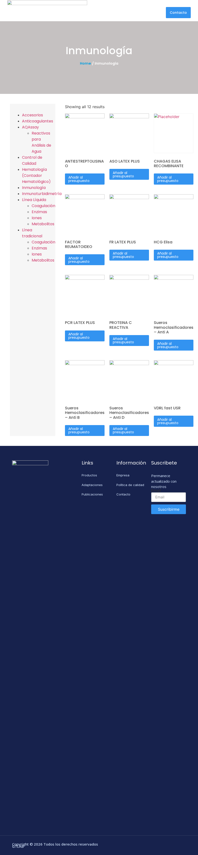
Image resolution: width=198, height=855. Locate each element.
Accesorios (32, 115)
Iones (37, 218)
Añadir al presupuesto (79, 179)
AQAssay (30, 127)
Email (156, 490)
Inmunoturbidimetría (42, 193)
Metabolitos (43, 224)
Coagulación (43, 206)
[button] (178, 12)
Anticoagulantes (37, 121)
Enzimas (39, 212)
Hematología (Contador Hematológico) (36, 175)
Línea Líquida (34, 199)
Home (85, 63)
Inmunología (34, 187)
